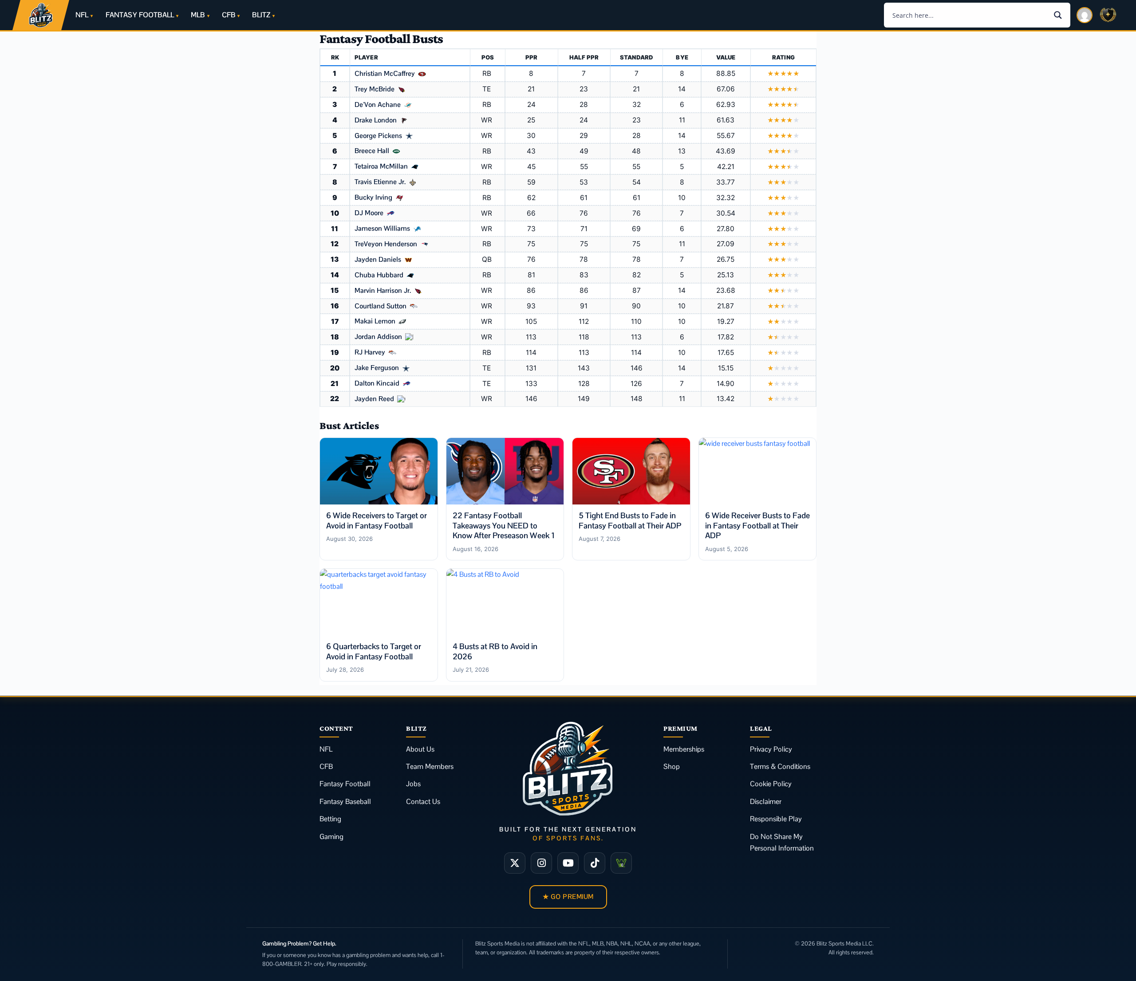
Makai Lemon (375, 322)
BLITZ (261, 15)
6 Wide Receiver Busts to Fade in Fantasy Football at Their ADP (757, 525)
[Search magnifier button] (1058, 15)
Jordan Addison (378, 337)
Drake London (376, 121)
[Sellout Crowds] (621, 863)
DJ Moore (369, 213)
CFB (228, 15)
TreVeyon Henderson (386, 244)
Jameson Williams (382, 229)
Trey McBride (374, 90)
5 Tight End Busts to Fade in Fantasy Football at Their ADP (630, 520)
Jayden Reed (374, 399)
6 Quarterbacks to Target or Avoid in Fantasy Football (373, 651)
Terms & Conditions (780, 766)
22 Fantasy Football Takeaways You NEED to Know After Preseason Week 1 (504, 525)
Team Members (430, 766)
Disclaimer (765, 801)
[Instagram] (541, 863)
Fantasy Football (345, 783)
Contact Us (423, 801)
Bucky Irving (373, 198)
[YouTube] (568, 863)
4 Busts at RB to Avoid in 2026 (495, 651)
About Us (420, 749)
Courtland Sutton (380, 307)
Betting (330, 818)
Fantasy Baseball (345, 801)
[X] (514, 863)
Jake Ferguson (377, 368)
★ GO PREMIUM (568, 896)
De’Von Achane (378, 105)
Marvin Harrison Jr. (383, 291)
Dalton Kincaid (377, 384)
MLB (198, 15)
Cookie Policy (771, 783)
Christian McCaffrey (385, 74)
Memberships (683, 749)
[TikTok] (594, 863)
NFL (81, 15)
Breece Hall (372, 151)
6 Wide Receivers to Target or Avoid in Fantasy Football (376, 520)
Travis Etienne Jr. (380, 182)
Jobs (413, 783)
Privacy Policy (771, 749)
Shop (671, 766)
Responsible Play (776, 818)
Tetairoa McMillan (381, 167)
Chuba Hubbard (379, 276)
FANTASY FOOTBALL (140, 15)
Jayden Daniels (378, 260)
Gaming (331, 836)
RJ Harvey (370, 353)
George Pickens (378, 136)
